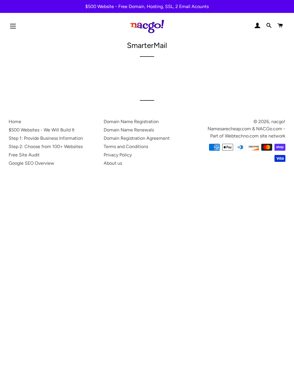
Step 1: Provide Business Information (46, 138)
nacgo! (278, 121)
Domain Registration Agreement (137, 138)
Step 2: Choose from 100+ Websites (46, 146)
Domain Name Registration (131, 121)
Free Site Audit (24, 155)
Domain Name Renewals (129, 130)
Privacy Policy (118, 155)
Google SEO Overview (31, 163)
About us (113, 163)
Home (15, 121)
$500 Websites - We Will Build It (42, 130)
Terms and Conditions (126, 146)
